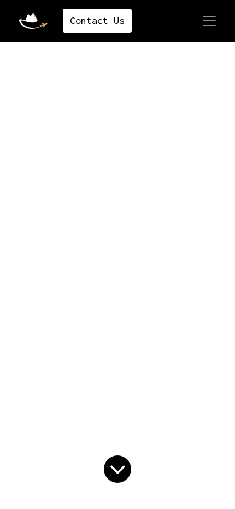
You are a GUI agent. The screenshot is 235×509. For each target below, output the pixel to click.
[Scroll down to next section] (117, 469)
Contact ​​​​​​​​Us (97, 20)
